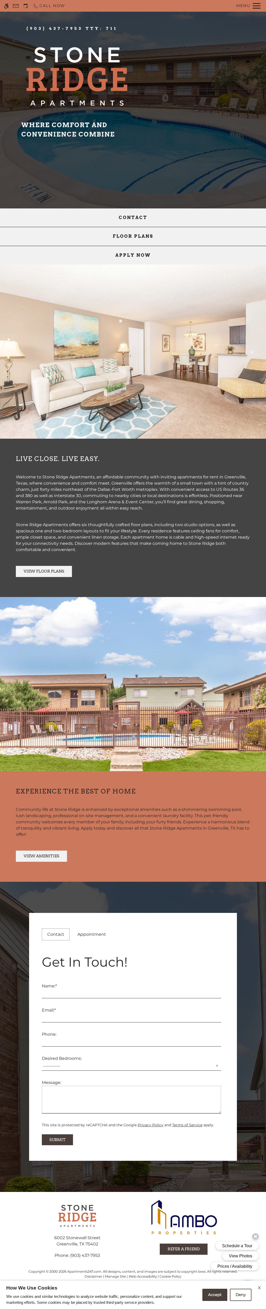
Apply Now (133, 255)
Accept (215, 1294)
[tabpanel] (133, 1048)
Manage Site (115, 1276)
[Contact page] (16, 5)
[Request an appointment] (26, 5)
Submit (57, 1139)
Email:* (49, 1010)
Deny (241, 1294)
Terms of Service (187, 1125)
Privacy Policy (150, 1125)
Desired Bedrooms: (62, 1058)
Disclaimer (93, 1276)
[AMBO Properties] (184, 1217)
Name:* (49, 986)
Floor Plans (133, 236)
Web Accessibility (143, 1276)
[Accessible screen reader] (6, 5)
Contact (133, 217)
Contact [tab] (55, 934)
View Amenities (41, 855)
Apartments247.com (84, 1271)
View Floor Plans (44, 571)
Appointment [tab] (91, 934)
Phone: (49, 1034)
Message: (51, 1082)
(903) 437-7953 (72, 28)
